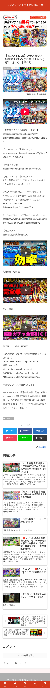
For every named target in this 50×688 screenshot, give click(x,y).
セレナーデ (10, 418)
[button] (44, 400)
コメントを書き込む (25, 655)
